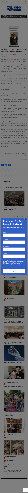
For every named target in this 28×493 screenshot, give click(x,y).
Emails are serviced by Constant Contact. (10, 266)
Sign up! (14, 271)
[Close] (25, 219)
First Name (6, 239)
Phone (5, 253)
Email (4, 232)
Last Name (6, 246)
